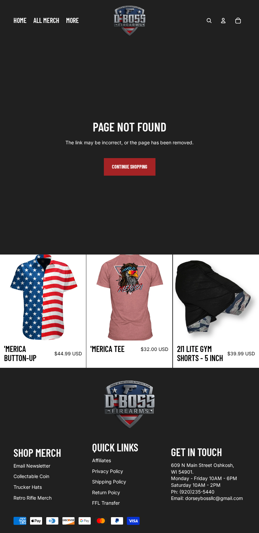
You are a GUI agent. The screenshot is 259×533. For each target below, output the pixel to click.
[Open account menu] (223, 20)
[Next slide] (162, 297)
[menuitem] (72, 20)
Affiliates (101, 460)
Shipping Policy (109, 481)
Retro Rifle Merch (32, 498)
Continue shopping (129, 167)
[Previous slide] (96, 297)
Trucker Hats (27, 487)
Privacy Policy (107, 471)
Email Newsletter (31, 466)
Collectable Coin (31, 476)
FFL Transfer (106, 503)
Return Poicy (106, 492)
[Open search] (209, 20)
